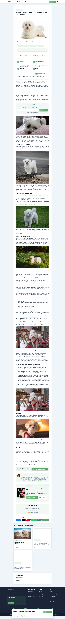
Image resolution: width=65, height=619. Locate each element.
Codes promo (41, 596)
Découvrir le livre (42, 497)
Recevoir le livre (43, 110)
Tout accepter (47, 611)
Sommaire (27, 49)
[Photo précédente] (19, 29)
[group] (32, 29)
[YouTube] (55, 614)
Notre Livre (22, 1)
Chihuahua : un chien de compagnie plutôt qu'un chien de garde (22, 565)
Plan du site (51, 599)
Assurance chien (41, 598)
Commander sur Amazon (32, 497)
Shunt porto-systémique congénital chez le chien (26, 460)
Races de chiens (30, 599)
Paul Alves (18, 16)
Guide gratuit (53, 1)
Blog (36, 1)
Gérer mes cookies (52, 601)
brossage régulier (37, 357)
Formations (27, 1)
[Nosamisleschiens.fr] (10, 2)
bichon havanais (38, 147)
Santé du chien (30, 594)
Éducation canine (30, 591)
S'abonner (11, 602)
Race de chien (21, 7)
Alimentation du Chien (31, 596)
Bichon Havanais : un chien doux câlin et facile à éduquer (21, 543)
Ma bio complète (39, 480)
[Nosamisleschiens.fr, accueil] (10, 589)
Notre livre (40, 591)
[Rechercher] (57, 2)
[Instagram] (57, 614)
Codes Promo (32, 1)
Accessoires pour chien (31, 598)
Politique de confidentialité (54, 594)
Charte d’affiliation (52, 598)
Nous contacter (41, 599)
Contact (43, 1)
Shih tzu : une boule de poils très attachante (42, 541)
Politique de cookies (53, 596)
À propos (51, 591)
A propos (39, 1)
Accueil (18, 1)
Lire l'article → (16, 547)
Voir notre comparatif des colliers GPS (39, 469)
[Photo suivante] (46, 29)
